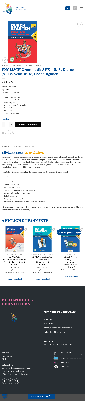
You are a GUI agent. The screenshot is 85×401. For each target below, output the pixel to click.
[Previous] (1, 256)
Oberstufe (28, 65)
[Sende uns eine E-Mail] (16, 381)
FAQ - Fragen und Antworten (15, 374)
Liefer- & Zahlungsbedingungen (16, 368)
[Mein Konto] (67, 8)
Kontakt (5, 352)
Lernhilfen (16, 65)
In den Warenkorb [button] (14, 279)
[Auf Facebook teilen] (7, 132)
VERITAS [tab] (17, 146)
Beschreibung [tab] (7, 146)
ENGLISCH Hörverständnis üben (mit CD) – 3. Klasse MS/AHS (14, 259)
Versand (8, 89)
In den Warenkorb (27, 124)
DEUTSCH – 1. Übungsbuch (70, 258)
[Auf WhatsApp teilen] (3, 133)
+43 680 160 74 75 (56, 332)
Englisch (37, 65)
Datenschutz (7, 365)
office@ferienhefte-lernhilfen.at (58, 327)
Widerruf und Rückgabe (13, 371)
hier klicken (34, 152)
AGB (4, 359)
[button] (75, 8)
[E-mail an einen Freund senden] (12, 132)
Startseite (5, 65)
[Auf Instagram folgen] (10, 381)
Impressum (7, 356)
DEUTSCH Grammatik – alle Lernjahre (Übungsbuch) (42, 259)
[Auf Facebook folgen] (4, 381)
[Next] (83, 256)
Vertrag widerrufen (41, 396)
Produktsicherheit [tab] (30, 146)
